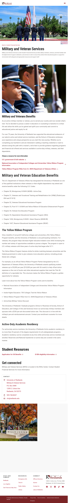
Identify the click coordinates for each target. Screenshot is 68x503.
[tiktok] (59, 487)
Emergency (32, 500)
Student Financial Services (11, 45)
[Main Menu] (65, 3)
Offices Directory (38, 479)
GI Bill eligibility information (45, 354)
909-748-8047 (12, 395)
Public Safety (22, 486)
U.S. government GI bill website (13, 160)
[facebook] (47, 487)
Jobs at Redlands (38, 490)
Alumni (35, 482)
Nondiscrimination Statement (53, 497)
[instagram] (51, 487)
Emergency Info (22, 479)
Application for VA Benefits (11, 354)
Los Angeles (6, 484)
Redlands (5, 480)
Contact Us (36, 486)
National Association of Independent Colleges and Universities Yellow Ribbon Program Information (32, 164)
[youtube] (63, 487)
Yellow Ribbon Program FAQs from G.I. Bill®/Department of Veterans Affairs (29, 169)
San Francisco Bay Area (9, 487)
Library (20, 490)
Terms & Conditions (41, 497)
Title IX (20, 482)
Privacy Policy (33, 497)
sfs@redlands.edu (13, 398)
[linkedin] (55, 487)
